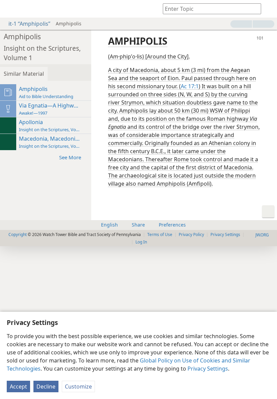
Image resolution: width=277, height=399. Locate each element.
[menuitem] (10, 8)
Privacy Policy (191, 234)
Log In (141, 241)
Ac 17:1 (190, 86)
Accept (18, 386)
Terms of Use (159, 234)
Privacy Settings (207, 368)
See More (70, 157)
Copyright (17, 234)
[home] (10, 8)
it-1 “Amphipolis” (29, 23)
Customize (78, 386)
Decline (45, 386)
